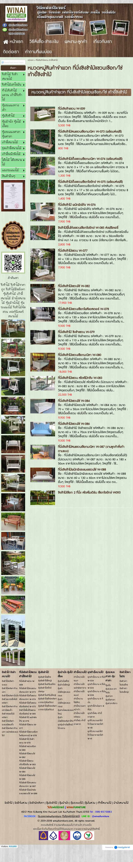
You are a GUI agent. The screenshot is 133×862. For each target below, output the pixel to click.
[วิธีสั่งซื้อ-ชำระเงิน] (66, 839)
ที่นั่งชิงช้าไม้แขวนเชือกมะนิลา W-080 (79, 355)
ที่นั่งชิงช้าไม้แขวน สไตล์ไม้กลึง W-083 (80, 378)
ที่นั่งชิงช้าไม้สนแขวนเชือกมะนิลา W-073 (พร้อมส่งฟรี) (90, 131)
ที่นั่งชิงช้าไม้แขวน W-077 (72, 251)
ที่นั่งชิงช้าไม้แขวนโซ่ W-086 (74, 424)
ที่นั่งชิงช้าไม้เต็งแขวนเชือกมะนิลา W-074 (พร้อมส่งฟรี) (90, 159)
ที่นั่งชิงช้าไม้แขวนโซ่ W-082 (74, 286)
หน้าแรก (31, 60)
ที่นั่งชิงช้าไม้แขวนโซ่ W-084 (74, 401)
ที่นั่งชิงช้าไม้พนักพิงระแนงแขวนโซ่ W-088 (82, 469)
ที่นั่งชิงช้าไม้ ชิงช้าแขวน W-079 (76, 332)
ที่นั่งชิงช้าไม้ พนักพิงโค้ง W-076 (77, 205)
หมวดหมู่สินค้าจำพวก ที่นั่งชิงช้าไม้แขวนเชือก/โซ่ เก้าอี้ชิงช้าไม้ (79, 92)
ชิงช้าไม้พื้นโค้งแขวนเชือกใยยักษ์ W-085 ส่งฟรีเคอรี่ (88, 228)
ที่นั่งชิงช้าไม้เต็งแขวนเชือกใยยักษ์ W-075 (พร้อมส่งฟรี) (90, 182)
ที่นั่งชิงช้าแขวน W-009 (71, 108)
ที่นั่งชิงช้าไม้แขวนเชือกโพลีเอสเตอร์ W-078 (83, 309)
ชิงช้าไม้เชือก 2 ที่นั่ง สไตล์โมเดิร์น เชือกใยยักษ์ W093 (89, 492)
